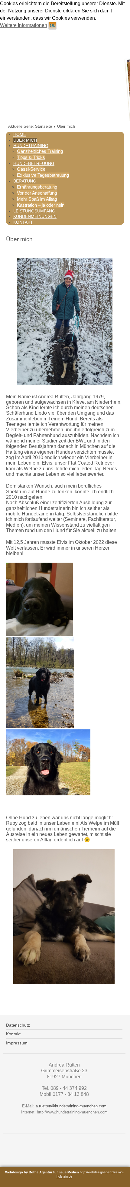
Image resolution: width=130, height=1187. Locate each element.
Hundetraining (30, 145)
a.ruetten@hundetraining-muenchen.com (71, 1106)
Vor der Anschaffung (37, 193)
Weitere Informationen (23, 25)
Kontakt (23, 222)
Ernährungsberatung (37, 186)
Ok (52, 25)
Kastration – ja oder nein (40, 205)
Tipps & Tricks (31, 157)
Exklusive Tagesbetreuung (43, 175)
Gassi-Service (31, 169)
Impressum (17, 1043)
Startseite (43, 126)
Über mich (25, 140)
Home (19, 134)
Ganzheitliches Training (40, 151)
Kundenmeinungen (35, 216)
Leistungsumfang (34, 211)
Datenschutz (18, 1025)
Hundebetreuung (33, 163)
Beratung (24, 181)
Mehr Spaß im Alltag (37, 199)
